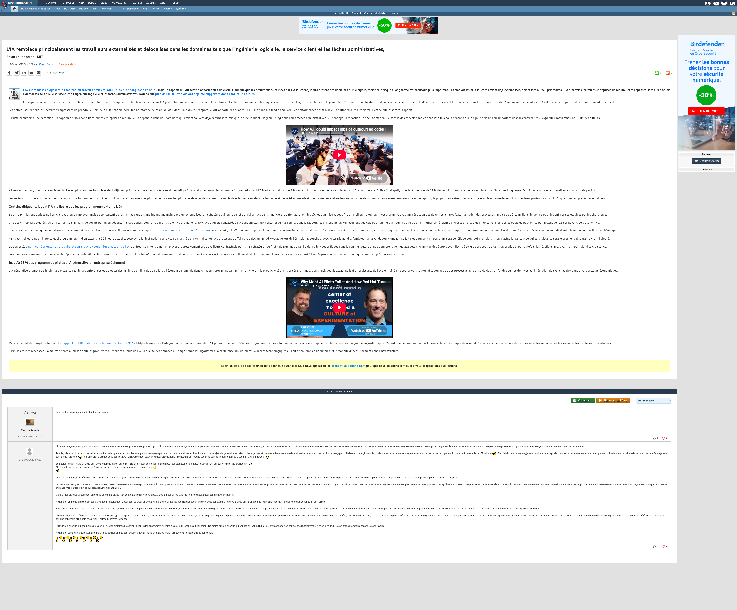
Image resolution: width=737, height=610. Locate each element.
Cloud (57, 8)
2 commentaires (68, 64)
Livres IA (393, 13)
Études (151, 3)
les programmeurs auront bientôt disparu (181, 231)
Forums (51, 3)
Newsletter (119, 3)
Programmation (131, 8)
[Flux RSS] (733, 13)
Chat (103, 3)
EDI (117, 8)
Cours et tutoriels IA (375, 13)
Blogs (92, 3)
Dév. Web (106, 8)
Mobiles (167, 8)
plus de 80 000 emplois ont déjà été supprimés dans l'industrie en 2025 (205, 94)
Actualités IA (341, 13)
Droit (164, 3)
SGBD (146, 8)
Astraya (30, 412)
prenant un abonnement (348, 366)
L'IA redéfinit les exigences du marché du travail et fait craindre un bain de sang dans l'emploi (89, 90)
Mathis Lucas (45, 64)
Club (175, 3)
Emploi (137, 3)
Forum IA (356, 13)
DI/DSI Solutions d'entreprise (35, 8)
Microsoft (84, 8)
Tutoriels (68, 3)
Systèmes (181, 8)
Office (156, 8)
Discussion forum (708, 161)
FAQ (81, 3)
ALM (72, 8)
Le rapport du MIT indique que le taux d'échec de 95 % (96, 343)
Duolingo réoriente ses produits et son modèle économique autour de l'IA (77, 247)
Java (95, 8)
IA (65, 8)
